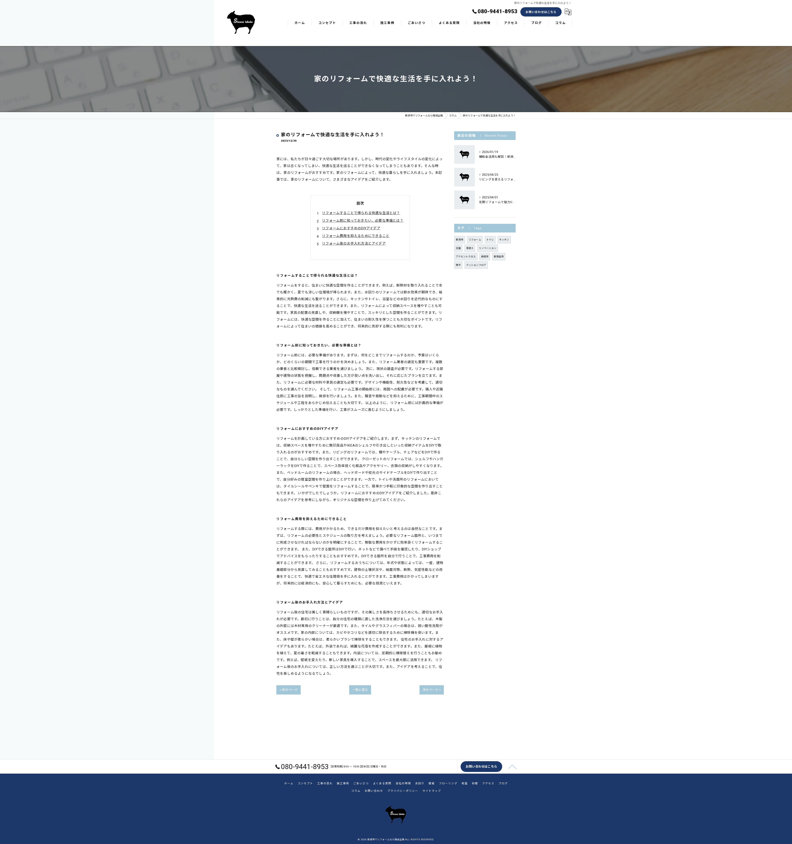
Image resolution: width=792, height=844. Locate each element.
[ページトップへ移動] (512, 766)
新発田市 (499, 256)
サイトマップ (431, 790)
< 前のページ (288, 690)
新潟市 (459, 239)
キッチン (504, 239)
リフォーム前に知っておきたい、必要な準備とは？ (362, 221)
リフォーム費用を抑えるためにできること (355, 236)
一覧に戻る (360, 690)
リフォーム (475, 239)
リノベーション (487, 248)
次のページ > (432, 690)
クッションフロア (476, 265)
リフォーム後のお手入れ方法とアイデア (354, 243)
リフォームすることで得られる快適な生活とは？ (361, 213)
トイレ (490, 239)
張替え (470, 248)
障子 (458, 265)
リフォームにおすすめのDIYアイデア (351, 228)
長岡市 (485, 256)
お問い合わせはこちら (541, 12)
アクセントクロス (466, 256)
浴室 (458, 248)
